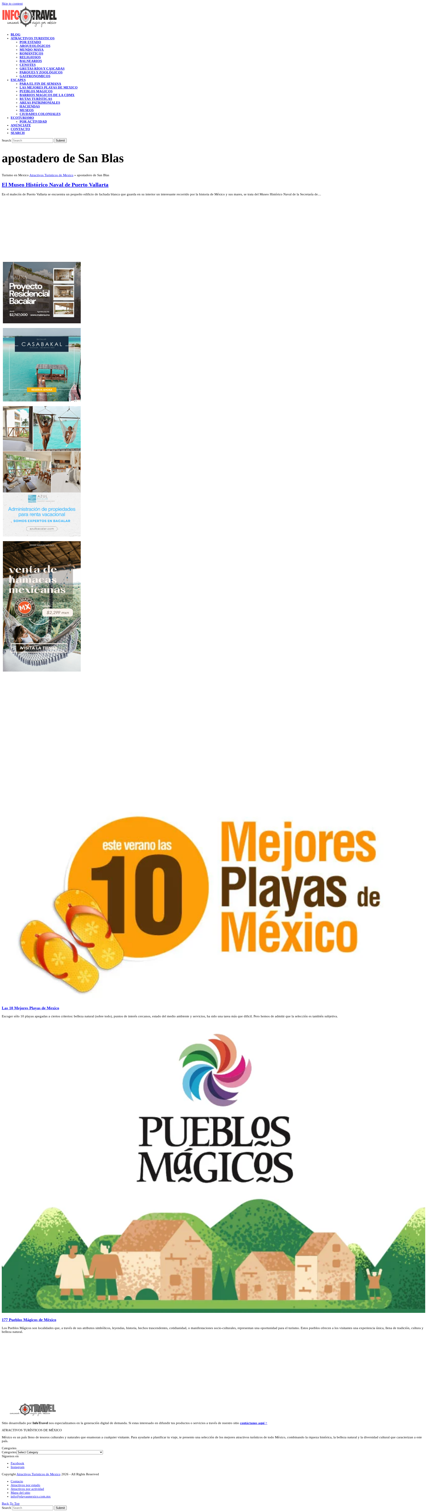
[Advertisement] (135, 231)
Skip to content (12, 3)
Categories (9, 1452)
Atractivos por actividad (27, 1489)
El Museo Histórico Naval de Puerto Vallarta (55, 185)
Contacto (17, 1481)
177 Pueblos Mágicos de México (29, 1320)
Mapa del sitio (20, 1492)
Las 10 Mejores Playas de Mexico (30, 1008)
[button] (18, 133)
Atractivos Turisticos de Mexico (51, 175)
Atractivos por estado (25, 1485)
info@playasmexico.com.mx (31, 1496)
